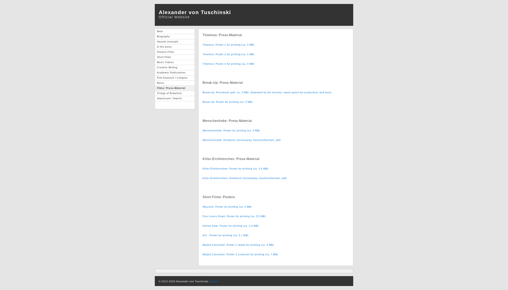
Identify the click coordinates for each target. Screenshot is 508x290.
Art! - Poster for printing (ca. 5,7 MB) (225, 235)
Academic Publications (171, 72)
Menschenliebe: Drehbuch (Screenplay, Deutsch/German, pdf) (242, 140)
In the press (164, 46)
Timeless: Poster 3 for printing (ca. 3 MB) (228, 64)
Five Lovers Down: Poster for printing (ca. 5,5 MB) (234, 216)
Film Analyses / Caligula (172, 77)
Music (160, 83)
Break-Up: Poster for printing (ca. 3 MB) (228, 102)
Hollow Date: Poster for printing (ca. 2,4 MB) (231, 225)
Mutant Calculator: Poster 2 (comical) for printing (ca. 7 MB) (240, 254)
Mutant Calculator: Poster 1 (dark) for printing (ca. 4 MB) (238, 245)
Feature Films (165, 52)
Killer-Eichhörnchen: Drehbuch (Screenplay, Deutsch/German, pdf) (245, 178)
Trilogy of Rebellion (169, 93)
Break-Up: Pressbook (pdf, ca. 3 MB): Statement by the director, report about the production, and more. (267, 92)
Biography (163, 36)
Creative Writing (167, 67)
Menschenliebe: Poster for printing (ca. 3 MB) (231, 130)
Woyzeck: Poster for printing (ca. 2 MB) (227, 206)
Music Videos (165, 62)
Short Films (164, 57)
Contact (214, 281)
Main (160, 31)
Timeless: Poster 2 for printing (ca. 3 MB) (228, 54)
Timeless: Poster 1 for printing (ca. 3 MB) (228, 44)
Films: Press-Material (171, 88)
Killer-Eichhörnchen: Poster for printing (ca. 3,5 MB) (235, 168)
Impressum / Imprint (169, 98)
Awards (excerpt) (167, 41)
